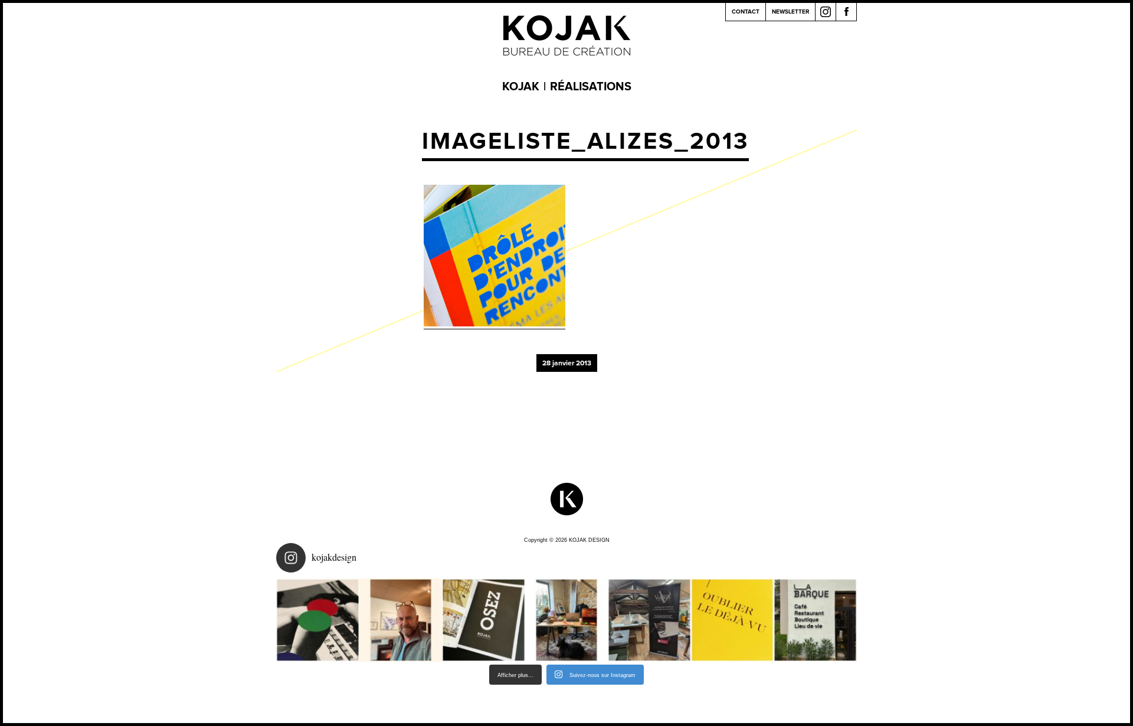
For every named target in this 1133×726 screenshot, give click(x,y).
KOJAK (520, 87)
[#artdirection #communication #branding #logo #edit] (317, 620)
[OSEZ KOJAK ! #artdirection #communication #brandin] (566, 620)
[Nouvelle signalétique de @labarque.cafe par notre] (815, 620)
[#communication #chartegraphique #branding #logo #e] (401, 620)
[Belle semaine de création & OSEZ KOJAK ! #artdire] (483, 620)
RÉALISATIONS (590, 87)
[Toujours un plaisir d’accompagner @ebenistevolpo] (649, 620)
